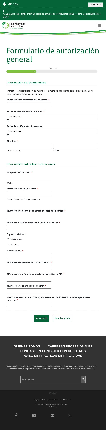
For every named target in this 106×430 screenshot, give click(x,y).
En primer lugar (13, 150)
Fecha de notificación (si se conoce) (25, 126)
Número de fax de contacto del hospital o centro (33, 222)
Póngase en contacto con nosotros (53, 351)
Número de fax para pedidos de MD (26, 286)
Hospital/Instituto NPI (19, 172)
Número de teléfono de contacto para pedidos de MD (36, 274)
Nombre (12, 141)
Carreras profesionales (70, 346)
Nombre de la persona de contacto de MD (29, 262)
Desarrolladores (51, 406)
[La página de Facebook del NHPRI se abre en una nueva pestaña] (16, 415)
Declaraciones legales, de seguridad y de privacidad (51, 404)
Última (56, 150)
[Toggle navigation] (99, 25)
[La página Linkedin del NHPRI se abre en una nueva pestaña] (34, 415)
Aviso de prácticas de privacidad (53, 355)
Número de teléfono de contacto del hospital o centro (36, 210)
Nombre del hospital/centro (22, 188)
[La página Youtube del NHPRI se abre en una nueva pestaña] (52, 415)
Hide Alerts (95, 5)
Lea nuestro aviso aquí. (84, 369)
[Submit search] (83, 379)
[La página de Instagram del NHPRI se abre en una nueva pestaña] (70, 415)
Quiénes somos (27, 346)
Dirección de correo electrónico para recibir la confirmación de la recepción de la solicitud (48, 298)
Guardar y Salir (62, 318)
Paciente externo (16, 239)
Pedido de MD (15, 250)
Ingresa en (13, 244)
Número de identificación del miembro (28, 99)
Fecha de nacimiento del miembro (26, 111)
